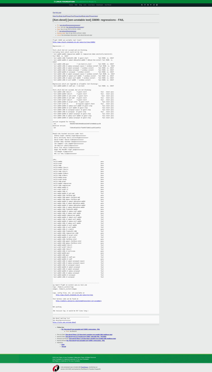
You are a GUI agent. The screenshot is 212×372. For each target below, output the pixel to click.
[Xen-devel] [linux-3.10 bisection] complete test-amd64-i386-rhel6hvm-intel (88, 334)
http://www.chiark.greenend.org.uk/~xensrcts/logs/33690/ (74, 42)
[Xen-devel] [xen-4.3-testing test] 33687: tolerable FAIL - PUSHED (85, 336)
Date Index (85, 16)
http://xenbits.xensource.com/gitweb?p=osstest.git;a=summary (78, 301)
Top (54, 12)
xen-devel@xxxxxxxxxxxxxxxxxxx (70, 25)
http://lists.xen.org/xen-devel (64, 322)
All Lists (58, 12)
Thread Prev (70, 16)
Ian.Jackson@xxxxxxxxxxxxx (75, 27)
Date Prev (56, 16)
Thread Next (78, 16)
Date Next (63, 16)
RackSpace (84, 367)
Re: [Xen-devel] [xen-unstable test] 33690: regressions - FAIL (81, 329)
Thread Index (93, 16)
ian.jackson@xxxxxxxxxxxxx (67, 31)
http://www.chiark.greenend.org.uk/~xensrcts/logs (74, 295)
